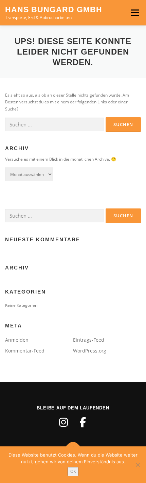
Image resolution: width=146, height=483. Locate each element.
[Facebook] (82, 422)
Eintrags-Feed (88, 340)
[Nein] (137, 464)
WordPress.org (89, 350)
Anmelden (17, 340)
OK (73, 471)
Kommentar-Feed (24, 350)
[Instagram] (63, 422)
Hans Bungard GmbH (53, 9)
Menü (134, 13)
